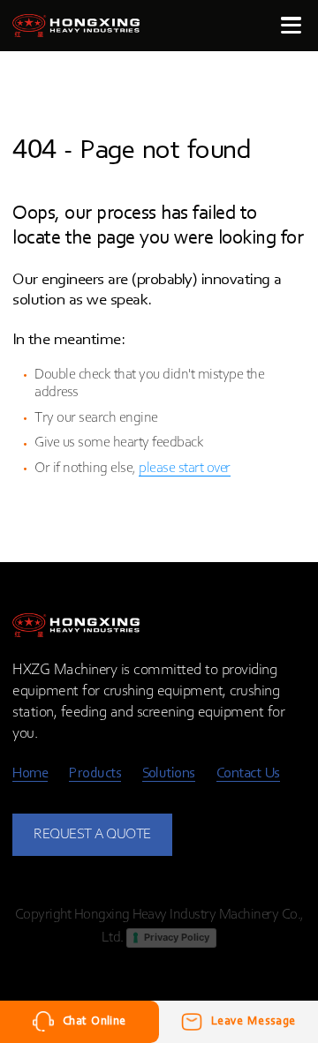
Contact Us (248, 773)
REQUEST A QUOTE (92, 834)
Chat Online (94, 1021)
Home (30, 773)
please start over (185, 468)
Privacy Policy (176, 937)
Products (95, 773)
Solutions (168, 773)
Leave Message (253, 1021)
